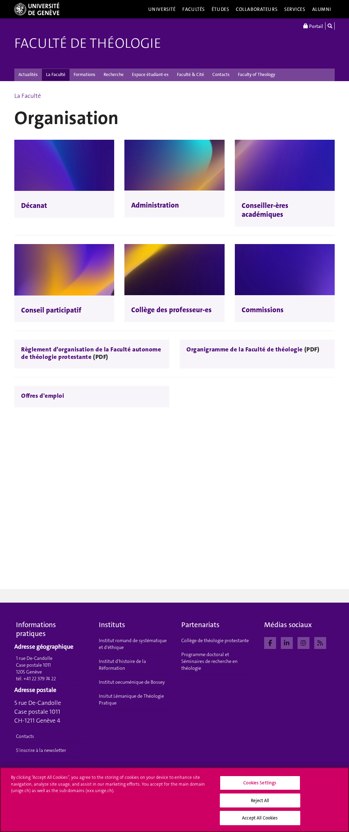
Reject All (260, 800)
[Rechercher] (329, 26)
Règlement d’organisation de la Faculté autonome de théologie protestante (91, 353)
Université (162, 9)
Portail (315, 26)
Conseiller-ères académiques (265, 210)
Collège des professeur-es (171, 310)
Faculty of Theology (256, 74)
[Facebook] (270, 642)
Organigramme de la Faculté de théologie (245, 349)
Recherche (114, 74)
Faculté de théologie (87, 43)
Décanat (34, 205)
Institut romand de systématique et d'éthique (133, 643)
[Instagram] (303, 642)
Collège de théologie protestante (215, 640)
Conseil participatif (51, 310)
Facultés (193, 9)
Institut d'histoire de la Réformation (122, 664)
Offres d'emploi (42, 396)
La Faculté (55, 74)
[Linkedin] (286, 642)
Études (220, 9)
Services (294, 9)
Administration (155, 205)
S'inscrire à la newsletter (41, 750)
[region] (174, 799)
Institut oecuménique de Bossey (132, 682)
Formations (84, 74)
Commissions (263, 310)
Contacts (221, 74)
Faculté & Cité (190, 74)
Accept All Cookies (260, 818)
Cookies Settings (259, 783)
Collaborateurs (256, 9)
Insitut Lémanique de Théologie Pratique (131, 699)
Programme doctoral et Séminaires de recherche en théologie (209, 661)
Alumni (321, 9)
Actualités (28, 74)
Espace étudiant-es (150, 74)
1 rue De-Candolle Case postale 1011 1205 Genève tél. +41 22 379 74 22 (36, 668)
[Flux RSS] (320, 642)
